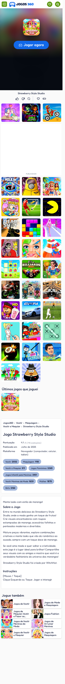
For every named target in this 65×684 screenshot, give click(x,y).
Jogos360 (8, 422)
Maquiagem (31, 422)
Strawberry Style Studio (36, 426)
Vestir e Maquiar (11, 426)
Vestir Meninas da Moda (19, 481)
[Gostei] (17, 98)
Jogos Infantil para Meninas (21, 474)
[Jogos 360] (21, 4)
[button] (38, 98)
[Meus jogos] (49, 4)
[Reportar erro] (29, 98)
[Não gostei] (23, 98)
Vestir (19, 422)
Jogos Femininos (41, 468)
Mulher (46, 481)
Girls (10, 487)
